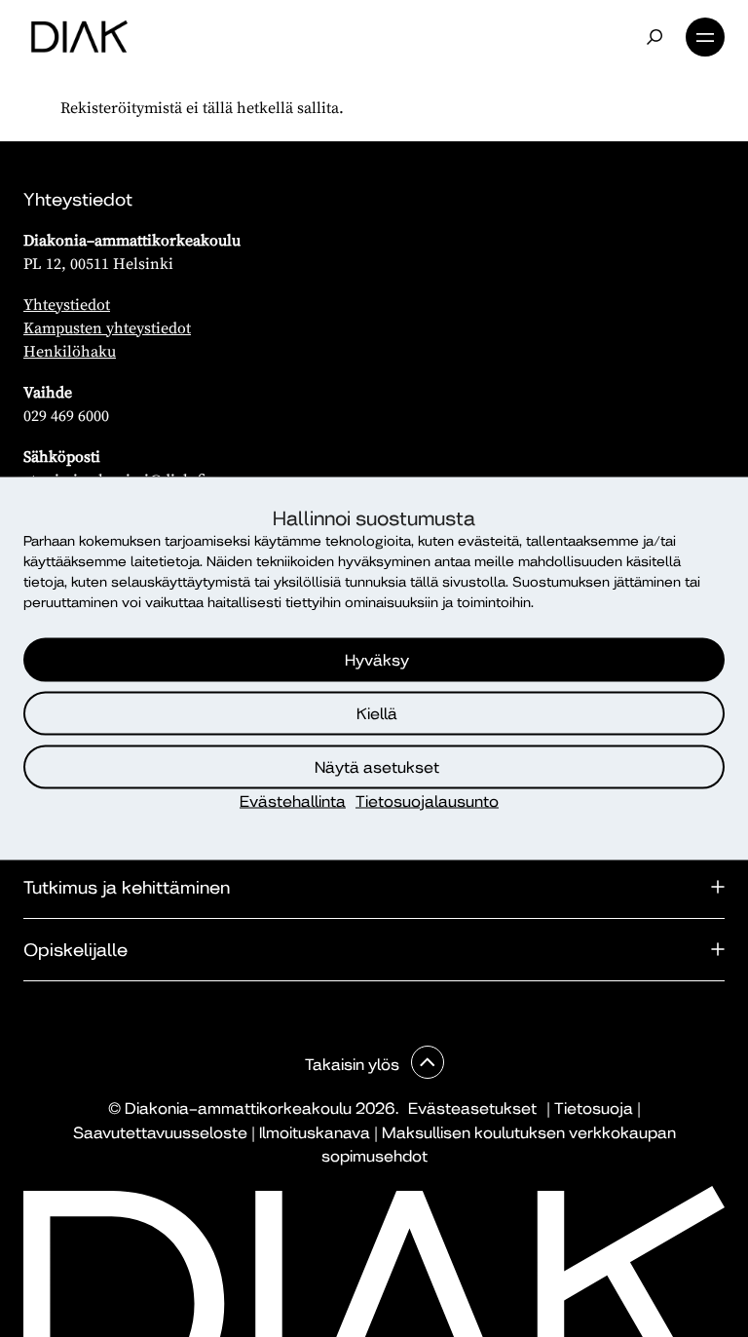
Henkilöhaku (69, 351)
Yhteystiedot (66, 304)
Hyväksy (377, 659)
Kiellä (376, 713)
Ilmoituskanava (314, 1133)
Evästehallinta (293, 801)
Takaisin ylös (354, 1064)
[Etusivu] (79, 37)
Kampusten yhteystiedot (107, 327)
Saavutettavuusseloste (160, 1133)
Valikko (705, 37)
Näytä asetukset (377, 766)
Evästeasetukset (472, 1108)
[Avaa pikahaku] (654, 37)
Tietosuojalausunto (427, 801)
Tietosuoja (593, 1108)
